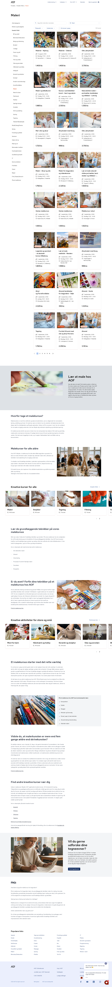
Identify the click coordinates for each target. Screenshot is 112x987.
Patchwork (16, 96)
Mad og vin (15, 143)
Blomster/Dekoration (19, 38)
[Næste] (99, 518)
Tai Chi (59, 954)
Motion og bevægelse (18, 27)
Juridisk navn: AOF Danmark (42, 972)
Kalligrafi (15, 70)
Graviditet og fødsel (16, 949)
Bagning (82, 946)
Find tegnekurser (74, 869)
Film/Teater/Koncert (17, 176)
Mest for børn (17, 92)
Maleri (15, 89)
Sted (73, 23)
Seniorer (14, 136)
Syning (15, 114)
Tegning (15, 118)
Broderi (15, 45)
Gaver (13, 169)
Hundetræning (38, 938)
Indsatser (62, 2)
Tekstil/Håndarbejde (18, 122)
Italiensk (13, 946)
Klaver (58, 946)
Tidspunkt (38, 28)
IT (12, 158)
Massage (36, 949)
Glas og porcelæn (18, 63)
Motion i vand (83, 951)
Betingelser (36, 981)
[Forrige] (96, 518)
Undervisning (51, 2)
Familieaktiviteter (17, 151)
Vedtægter (60, 972)
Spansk (13, 935)
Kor (58, 943)
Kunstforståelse (17, 85)
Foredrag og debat (17, 132)
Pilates (82, 938)
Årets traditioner (16, 180)
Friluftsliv (14, 165)
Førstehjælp (14, 940)
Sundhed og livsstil (17, 154)
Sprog (13, 129)
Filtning (15, 56)
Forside (13, 6)
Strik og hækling (17, 111)
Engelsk (59, 938)
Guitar (35, 946)
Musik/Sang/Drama (17, 125)
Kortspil (15, 78)
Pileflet (15, 100)
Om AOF (72, 2)
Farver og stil (16, 52)
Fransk (35, 943)
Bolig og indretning (18, 41)
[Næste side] (52, 353)
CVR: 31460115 (38, 975)
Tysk (58, 940)
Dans (35, 940)
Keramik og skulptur (18, 74)
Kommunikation (16, 162)
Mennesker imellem (17, 147)
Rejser (13, 173)
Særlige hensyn (17, 103)
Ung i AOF (60, 968)
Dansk (12, 938)
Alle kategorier (16, 23)
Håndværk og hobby (18, 67)
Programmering (84, 943)
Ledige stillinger (61, 975)
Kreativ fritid (20, 6)
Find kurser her (93, 620)
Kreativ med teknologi (19, 81)
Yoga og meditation (39, 935)
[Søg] (35, 23)
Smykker (15, 107)
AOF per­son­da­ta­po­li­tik (47, 981)
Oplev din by (15, 140)
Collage (15, 48)
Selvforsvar (14, 943)
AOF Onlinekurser (39, 968)
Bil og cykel (16, 34)
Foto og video (17, 59)
